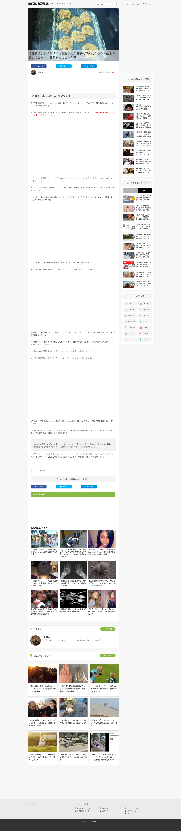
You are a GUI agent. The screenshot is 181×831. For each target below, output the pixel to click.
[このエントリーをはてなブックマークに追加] (89, 66)
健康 (113, 72)
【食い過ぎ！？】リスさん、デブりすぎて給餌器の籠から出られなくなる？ (73, 721)
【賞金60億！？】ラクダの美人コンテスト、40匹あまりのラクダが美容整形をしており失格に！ (42, 688)
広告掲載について (83, 811)
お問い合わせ (131, 811)
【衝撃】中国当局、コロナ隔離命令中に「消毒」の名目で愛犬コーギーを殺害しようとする (42, 757)
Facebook (41, 470)
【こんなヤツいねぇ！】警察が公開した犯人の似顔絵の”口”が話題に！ (143, 107)
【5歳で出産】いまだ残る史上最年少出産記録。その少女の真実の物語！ (143, 255)
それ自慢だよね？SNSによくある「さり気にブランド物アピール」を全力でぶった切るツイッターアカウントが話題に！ (143, 172)
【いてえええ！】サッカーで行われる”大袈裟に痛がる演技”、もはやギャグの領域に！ (104, 688)
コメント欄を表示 (38, 494)
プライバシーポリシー (134, 808)
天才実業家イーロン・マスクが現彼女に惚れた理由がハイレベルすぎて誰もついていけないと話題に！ (143, 163)
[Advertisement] (73, 84)
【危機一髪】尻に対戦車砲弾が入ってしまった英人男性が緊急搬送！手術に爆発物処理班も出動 (73, 688)
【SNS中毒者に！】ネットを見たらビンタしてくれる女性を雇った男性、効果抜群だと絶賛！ (42, 722)
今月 (130, 190)
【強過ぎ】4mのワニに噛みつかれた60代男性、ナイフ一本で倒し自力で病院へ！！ (73, 757)
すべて (145, 190)
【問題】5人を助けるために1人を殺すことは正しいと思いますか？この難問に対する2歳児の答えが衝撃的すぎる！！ (143, 228)
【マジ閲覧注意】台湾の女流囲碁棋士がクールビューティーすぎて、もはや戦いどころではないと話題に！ (143, 154)
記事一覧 (109, 655)
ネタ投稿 (105, 808)
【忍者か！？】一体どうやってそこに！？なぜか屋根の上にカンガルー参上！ (104, 722)
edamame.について (83, 808)
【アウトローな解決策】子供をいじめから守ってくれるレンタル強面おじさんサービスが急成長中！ (143, 127)
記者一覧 (109, 629)
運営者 (129, 813)
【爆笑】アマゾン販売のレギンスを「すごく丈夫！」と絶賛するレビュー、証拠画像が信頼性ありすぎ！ (103, 757)
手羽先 (39, 72)
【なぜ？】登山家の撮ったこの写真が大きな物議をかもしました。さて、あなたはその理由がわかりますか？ (143, 286)
